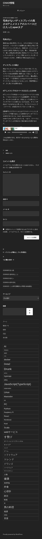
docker (7, 359)
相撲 (6, 511)
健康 (6, 478)
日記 (4, 333)
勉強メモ (6, 325)
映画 (6, 500)
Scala (6, 427)
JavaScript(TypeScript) (17, 384)
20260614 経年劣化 (9, 282)
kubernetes (7, 388)
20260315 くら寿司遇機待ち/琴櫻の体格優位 (17, 286)
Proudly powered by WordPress (12, 534)
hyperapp (7, 376)
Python (7, 408)
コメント (7, 172)
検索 (4, 306)
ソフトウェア (10, 455)
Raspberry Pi (9, 412)
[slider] (19, 132)
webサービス (9, 153)
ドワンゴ (8, 464)
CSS (5, 356)
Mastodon (8, 396)
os (5, 400)
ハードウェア (8, 467)
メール (6, 209)
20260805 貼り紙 (8, 270)
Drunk (8, 369)
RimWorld (7, 420)
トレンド (9, 459)
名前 (5, 199)
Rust (6, 424)
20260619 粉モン (8, 278)
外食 (6, 486)
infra (5, 380)
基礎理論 (7, 483)
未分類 (5, 337)
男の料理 (9, 507)
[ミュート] (33, 132)
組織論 (5, 515)
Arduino (6, 350)
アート (5, 321)
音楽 (6, 518)
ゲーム (6, 451)
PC (5, 404)
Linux (6, 392)
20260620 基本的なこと (10, 274)
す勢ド (8, 437)
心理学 (7, 491)
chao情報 (8, 3)
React (6, 416)
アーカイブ (6, 294)
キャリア (7, 445)
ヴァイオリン (8, 471)
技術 (7, 150)
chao (16, 17)
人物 (6, 474)
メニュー (22, 10)
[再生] (5, 132)
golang (5, 373)
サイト (5, 219)
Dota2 (7, 364)
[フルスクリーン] (37, 132)
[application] (21, 130)
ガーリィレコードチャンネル (13, 441)
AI (5, 346)
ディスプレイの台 (15, 76)
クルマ (6, 448)
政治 (6, 496)
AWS (5, 353)
